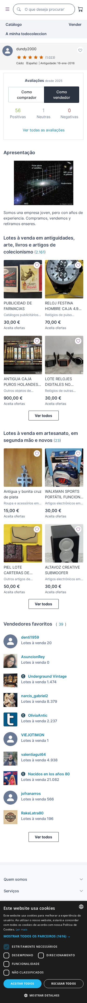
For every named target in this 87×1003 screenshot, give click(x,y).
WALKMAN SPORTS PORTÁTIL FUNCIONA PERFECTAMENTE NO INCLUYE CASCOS (64, 494)
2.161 (40, 252)
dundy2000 (26, 49)
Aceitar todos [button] (22, 984)
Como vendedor (61, 95)
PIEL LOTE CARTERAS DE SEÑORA (16, 570)
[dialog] (43, 952)
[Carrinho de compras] (80, 9)
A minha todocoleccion (26, 33)
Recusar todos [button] (63, 984)
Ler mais (21, 929)
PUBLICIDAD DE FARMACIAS (18, 306)
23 (57, 440)
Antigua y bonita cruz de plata (23, 494)
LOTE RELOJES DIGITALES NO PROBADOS (58, 382)
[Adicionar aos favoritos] (80, 50)
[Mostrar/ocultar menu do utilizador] (6, 9)
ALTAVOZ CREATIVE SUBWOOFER (62, 570)
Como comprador (26, 95)
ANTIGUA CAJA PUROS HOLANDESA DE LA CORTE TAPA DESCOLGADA (22, 382)
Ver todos (43, 415)
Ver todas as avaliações (43, 130)
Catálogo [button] (14, 24)
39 (61, 624)
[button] (43, 936)
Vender (75, 24)
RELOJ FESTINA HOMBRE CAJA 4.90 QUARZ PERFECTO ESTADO (63, 306)
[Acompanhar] (37, 265)
